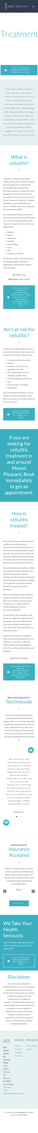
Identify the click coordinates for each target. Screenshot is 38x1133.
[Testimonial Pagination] (16, 816)
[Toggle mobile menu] (34, 6)
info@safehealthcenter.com (13, 1093)
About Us (18, 1046)
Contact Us (19, 1056)
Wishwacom (13, 279)
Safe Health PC (21, 1112)
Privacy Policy (22, 1115)
